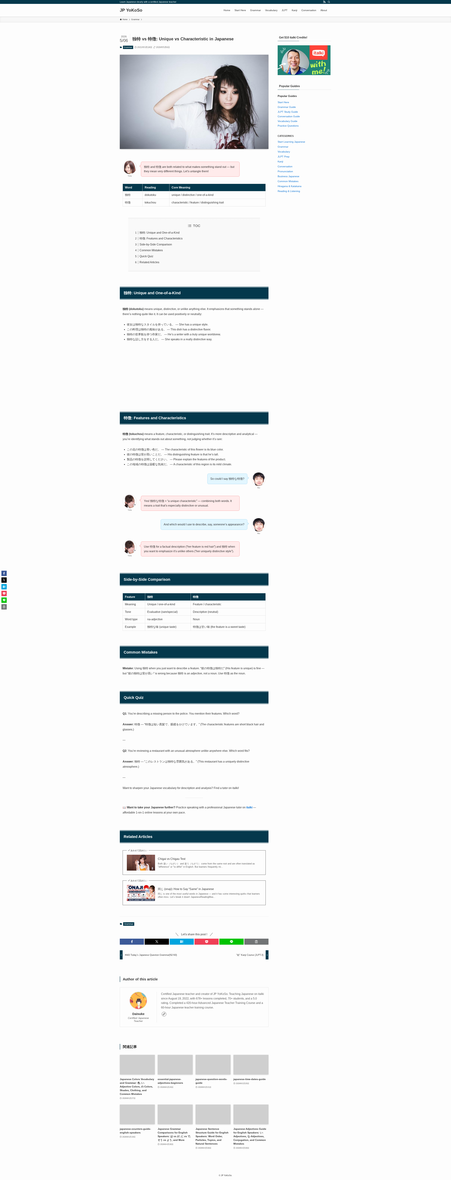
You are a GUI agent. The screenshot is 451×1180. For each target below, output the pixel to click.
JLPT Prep (283, 156)
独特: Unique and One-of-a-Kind (160, 232)
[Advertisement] (194, 372)
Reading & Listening (289, 191)
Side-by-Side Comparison (156, 244)
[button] (132, 942)
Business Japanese (288, 176)
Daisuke (138, 1014)
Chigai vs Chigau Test (171, 858)
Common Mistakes (151, 250)
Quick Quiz (146, 256)
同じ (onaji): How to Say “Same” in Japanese (186, 889)
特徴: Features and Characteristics (161, 238)
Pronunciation (285, 171)
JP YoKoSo (131, 10)
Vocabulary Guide (287, 121)
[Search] (329, 2)
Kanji (280, 161)
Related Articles (149, 262)
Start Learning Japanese (291, 141)
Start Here (283, 102)
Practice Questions (288, 125)
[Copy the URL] (256, 942)
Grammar (128, 47)
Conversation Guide (289, 116)
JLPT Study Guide (288, 111)
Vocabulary (284, 151)
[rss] (324, 2)
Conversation (285, 166)
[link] (164, 1014)
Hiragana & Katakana (289, 186)
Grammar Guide (287, 107)
